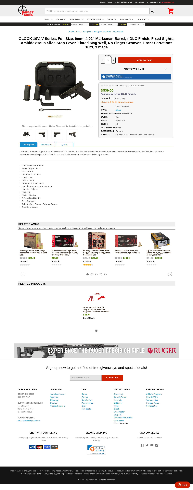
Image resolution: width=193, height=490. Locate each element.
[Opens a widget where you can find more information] (182, 485)
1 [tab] (87, 274)
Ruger (116, 406)
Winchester (119, 412)
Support (142, 19)
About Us (54, 397)
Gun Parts (75, 19)
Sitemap (53, 403)
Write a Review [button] (137, 85)
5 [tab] (105, 274)
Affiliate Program (57, 406)
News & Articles (57, 394)
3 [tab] (96, 274)
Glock (116, 409)
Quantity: (108, 56)
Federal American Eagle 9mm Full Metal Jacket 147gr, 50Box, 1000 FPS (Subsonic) (65, 253)
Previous (23, 274)
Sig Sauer (118, 403)
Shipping (54, 400)
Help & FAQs (152, 397)
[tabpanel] (33, 251)
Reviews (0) (46, 144)
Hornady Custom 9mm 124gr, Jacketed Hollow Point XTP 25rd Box (33, 253)
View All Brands (121, 424)
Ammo (59, 19)
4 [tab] (101, 274)
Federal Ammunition (123, 418)
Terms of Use (152, 400)
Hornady (118, 400)
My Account (106, 2)
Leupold (117, 415)
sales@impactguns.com (29, 421)
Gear (110, 19)
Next (170, 274)
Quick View (33, 241)
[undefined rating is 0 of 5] (107, 85)
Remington (119, 421)
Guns (46, 19)
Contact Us (151, 406)
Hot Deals (125, 19)
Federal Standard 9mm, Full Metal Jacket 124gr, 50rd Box (127, 252)
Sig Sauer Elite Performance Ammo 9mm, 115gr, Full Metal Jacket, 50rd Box (159, 253)
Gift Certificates (123, 2)
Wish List (139, 2)
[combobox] (97, 11)
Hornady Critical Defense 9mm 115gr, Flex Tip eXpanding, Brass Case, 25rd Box (96, 253)
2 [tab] (92, 274)
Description (28, 144)
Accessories (94, 19)
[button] (96, 450)
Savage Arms (120, 397)
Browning (118, 394)
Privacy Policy (152, 403)
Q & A (64, 144)
